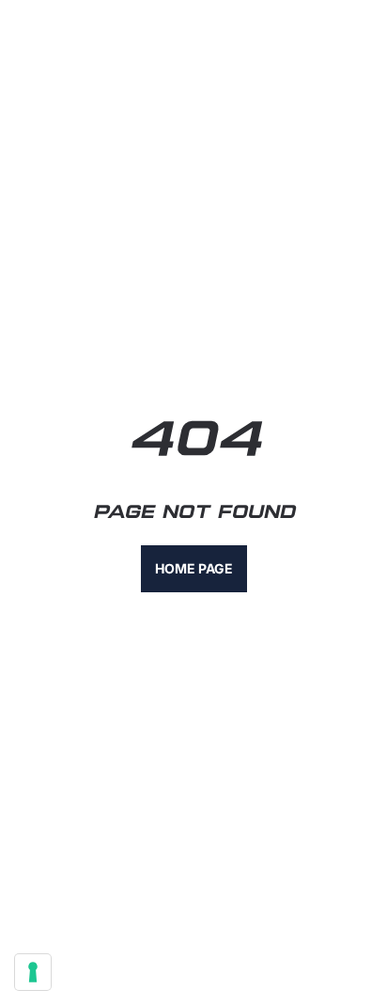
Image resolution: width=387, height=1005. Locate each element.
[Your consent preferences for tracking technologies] (33, 972)
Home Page (194, 568)
